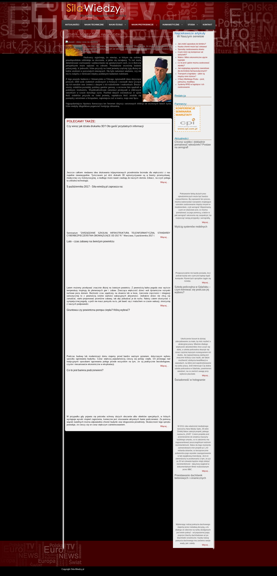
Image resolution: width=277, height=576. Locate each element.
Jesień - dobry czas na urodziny (94, 34)
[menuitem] (72, 24)
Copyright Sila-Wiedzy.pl (73, 569)
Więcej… (206, 222)
